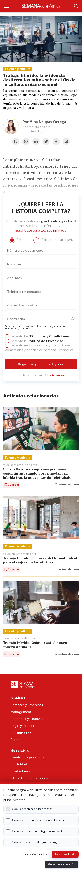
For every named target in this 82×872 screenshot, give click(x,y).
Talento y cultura (17, 69)
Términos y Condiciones (49, 336)
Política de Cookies (35, 854)
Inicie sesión (56, 375)
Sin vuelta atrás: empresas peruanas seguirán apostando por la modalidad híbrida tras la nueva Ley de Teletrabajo (37, 473)
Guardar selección (61, 864)
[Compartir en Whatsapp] (25, 141)
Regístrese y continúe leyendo (41, 364)
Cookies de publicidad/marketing (34, 842)
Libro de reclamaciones (29, 778)
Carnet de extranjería (57, 240)
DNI (19, 240)
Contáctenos (21, 771)
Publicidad (19, 764)
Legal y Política (22, 726)
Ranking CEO (21, 732)
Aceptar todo (65, 854)
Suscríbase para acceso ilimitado (41, 231)
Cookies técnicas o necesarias (32, 809)
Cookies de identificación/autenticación (38, 820)
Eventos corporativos (27, 757)
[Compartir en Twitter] (46, 141)
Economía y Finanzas (27, 719)
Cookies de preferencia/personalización (38, 831)
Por (44, 122)
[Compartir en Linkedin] (36, 141)
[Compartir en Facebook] (56, 141)
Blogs (15, 739)
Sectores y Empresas (27, 705)
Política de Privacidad (45, 341)
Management (21, 712)
